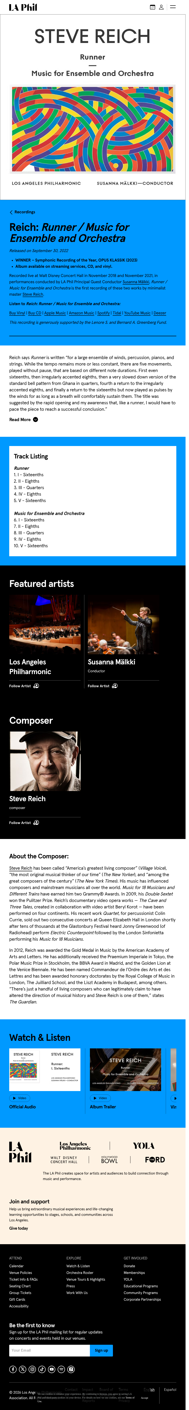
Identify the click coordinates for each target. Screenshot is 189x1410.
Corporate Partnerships (142, 1300)
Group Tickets (20, 1293)
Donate (129, 1266)
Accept (144, 1398)
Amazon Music (81, 313)
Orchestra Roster (79, 1273)
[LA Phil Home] (23, 7)
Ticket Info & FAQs (23, 1280)
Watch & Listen (78, 1266)
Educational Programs (141, 1286)
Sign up (101, 1350)
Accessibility (19, 1306)
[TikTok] (42, 1369)
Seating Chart (20, 1286)
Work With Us (77, 1293)
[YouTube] (51, 1369)
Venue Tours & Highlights (85, 1280)
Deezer (160, 313)
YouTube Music (137, 313)
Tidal (117, 313)
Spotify (103, 313)
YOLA (128, 1280)
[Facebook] (13, 1369)
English (149, 1390)
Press (70, 1286)
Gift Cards (17, 1300)
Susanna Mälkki (136, 282)
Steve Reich (33, 294)
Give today (18, 1228)
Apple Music (55, 313)
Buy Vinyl (17, 313)
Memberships (134, 1273)
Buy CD (34, 313)
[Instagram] (32, 1369)
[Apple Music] (71, 1369)
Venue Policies (20, 1273)
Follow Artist (20, 686)
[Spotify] (61, 1369)
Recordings (25, 212)
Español (170, 1390)
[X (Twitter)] (22, 1369)
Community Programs (141, 1293)
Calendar (16, 1266)
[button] (172, 7)
